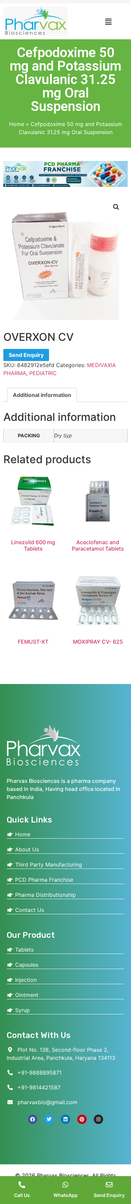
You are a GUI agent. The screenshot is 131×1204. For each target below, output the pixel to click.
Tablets (23, 949)
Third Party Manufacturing (47, 864)
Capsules (25, 964)
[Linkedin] (65, 1119)
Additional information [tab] (42, 395)
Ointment (25, 995)
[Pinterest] (82, 1119)
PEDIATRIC (43, 373)
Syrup (21, 1010)
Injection (25, 979)
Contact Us (28, 910)
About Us (26, 849)
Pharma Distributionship (44, 894)
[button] (108, 21)
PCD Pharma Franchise (43, 879)
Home (16, 124)
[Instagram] (98, 1119)
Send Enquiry (26, 355)
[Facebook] (32, 1119)
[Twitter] (49, 1119)
